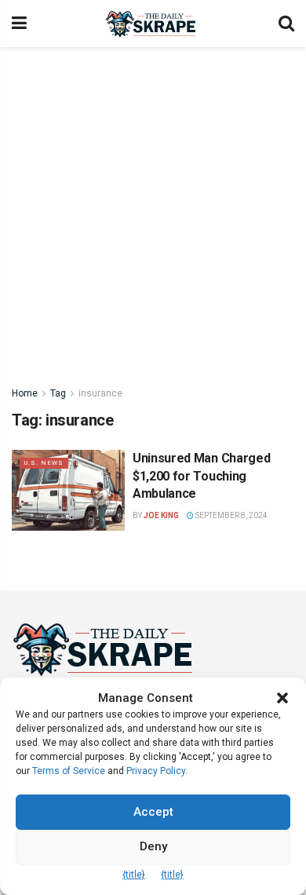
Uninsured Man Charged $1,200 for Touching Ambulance (201, 476)
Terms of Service (68, 770)
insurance (100, 393)
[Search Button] (286, 23)
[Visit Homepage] (152, 24)
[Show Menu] (19, 23)
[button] (282, 698)
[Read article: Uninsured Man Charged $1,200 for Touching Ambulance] (68, 490)
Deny (153, 846)
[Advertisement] (153, 208)
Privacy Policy (155, 770)
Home (25, 393)
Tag (58, 393)
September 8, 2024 (231, 515)
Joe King (161, 515)
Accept (153, 812)
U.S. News (44, 462)
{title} (133, 874)
